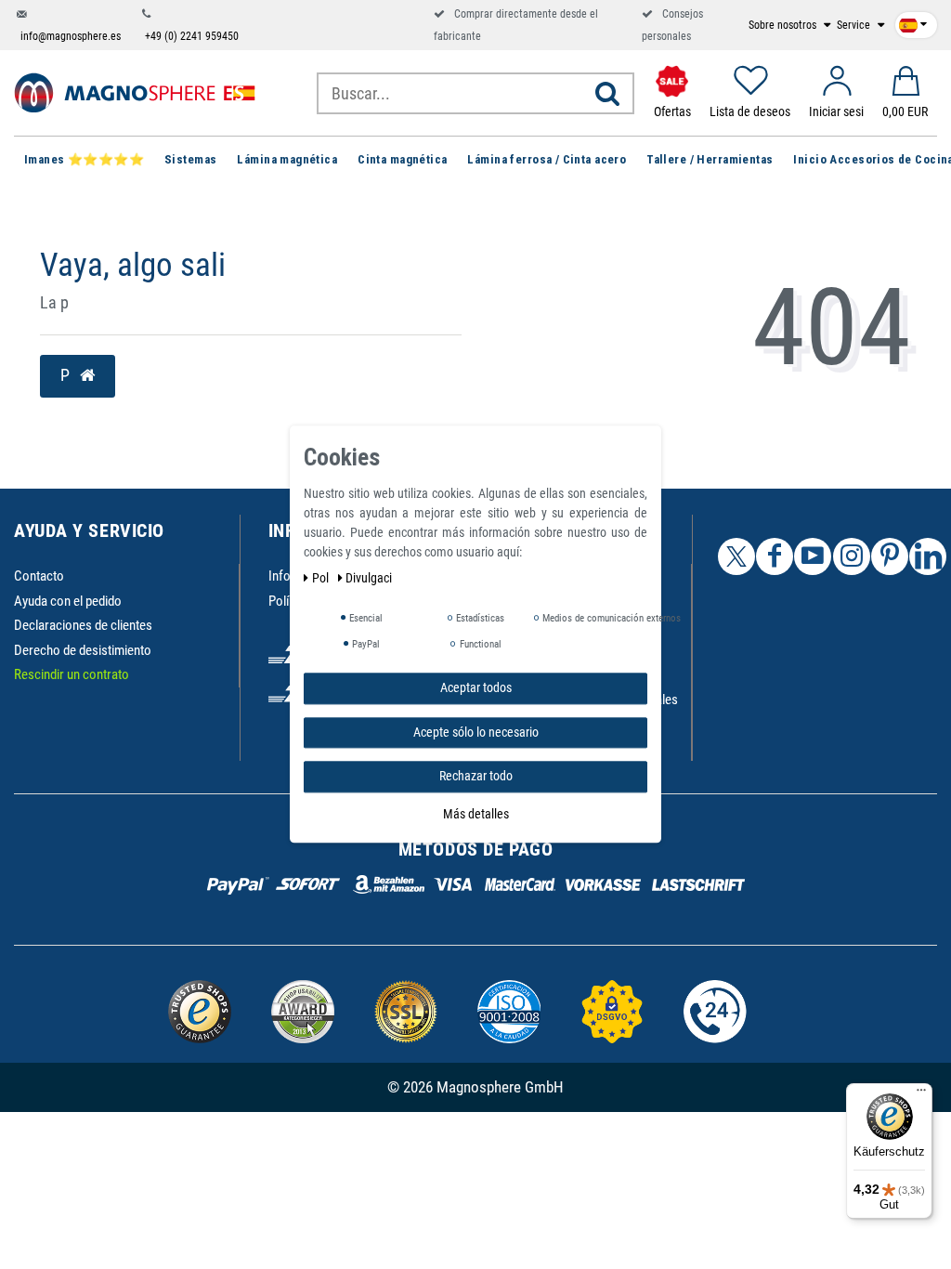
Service (855, 25)
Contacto (39, 576)
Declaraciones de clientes (83, 625)
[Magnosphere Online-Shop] (134, 92)
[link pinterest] (889, 556)
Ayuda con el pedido (68, 601)
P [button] (66, 375)
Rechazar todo (476, 775)
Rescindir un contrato (71, 674)
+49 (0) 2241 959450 (192, 36)
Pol (322, 577)
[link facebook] (774, 556)
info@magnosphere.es (70, 36)
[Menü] (921, 1094)
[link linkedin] (927, 556)
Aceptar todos (476, 687)
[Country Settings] (913, 21)
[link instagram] (851, 556)
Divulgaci (368, 577)
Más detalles (476, 813)
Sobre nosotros (784, 25)
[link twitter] (736, 556)
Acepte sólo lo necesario (476, 732)
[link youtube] (812, 556)
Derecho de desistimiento (82, 650)
